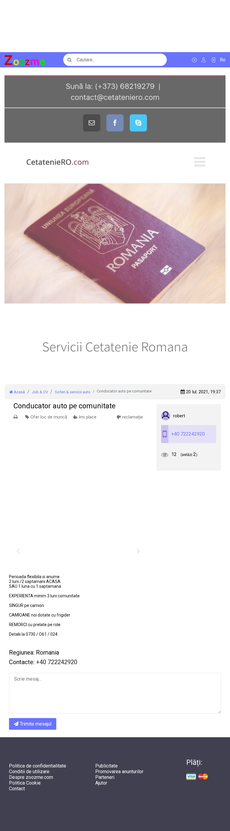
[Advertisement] (115, 26)
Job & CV (40, 392)
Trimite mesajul (35, 724)
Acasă (19, 392)
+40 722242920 (188, 434)
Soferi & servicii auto (72, 392)
